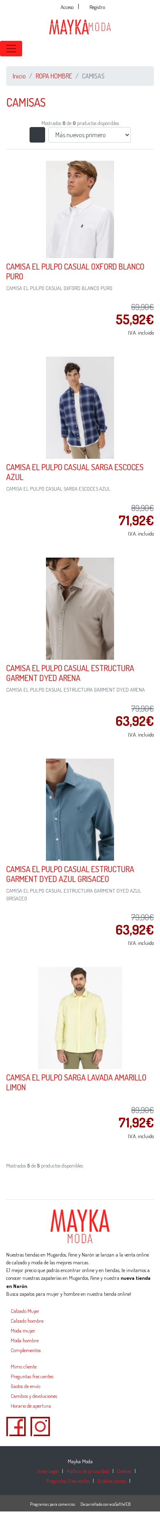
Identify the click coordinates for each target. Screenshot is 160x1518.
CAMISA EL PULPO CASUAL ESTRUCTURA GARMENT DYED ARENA (70, 673)
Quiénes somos (111, 1481)
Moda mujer (23, 1330)
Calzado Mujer (25, 1311)
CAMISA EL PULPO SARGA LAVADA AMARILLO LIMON (76, 1082)
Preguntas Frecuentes (67, 1481)
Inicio (19, 76)
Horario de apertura (31, 1405)
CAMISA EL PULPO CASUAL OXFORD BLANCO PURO (75, 271)
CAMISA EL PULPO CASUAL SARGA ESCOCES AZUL (75, 472)
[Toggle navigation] (11, 48)
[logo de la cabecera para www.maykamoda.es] (80, 26)
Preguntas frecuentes (32, 1376)
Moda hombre (25, 1340)
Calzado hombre (27, 1320)
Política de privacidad (87, 1471)
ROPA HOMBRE (54, 76)
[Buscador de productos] (143, 49)
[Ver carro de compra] (156, 49)
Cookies (124, 1471)
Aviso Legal (48, 1471)
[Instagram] (40, 1426)
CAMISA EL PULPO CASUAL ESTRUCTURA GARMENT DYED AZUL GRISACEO (70, 874)
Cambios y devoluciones (34, 1396)
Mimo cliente (24, 1366)
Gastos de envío (25, 1386)
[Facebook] (16, 1426)
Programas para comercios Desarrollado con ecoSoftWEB (80, 1504)
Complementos (26, 1350)
